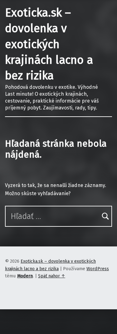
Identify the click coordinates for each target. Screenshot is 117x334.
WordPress (97, 268)
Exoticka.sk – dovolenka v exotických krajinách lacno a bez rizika (49, 44)
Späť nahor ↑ (51, 276)
